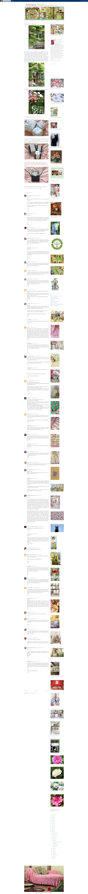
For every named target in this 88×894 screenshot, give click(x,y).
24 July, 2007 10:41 (35, 414)
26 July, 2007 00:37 (36, 547)
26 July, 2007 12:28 (34, 566)
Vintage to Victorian (30, 195)
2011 (53, 825)
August (54, 838)
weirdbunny (29, 638)
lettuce (28, 612)
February (54, 854)
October (54, 835)
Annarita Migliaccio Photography (56, 296)
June (53, 848)
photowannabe (29, 462)
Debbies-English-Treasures (31, 647)
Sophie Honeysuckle (30, 238)
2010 (53, 826)
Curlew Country (30, 587)
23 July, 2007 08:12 (31, 289)
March (54, 853)
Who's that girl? (55, 846)
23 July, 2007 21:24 (34, 397)
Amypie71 (29, 261)
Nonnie (28, 327)
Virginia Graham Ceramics (55, 305)
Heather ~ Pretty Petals (31, 554)
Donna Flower (29, 414)
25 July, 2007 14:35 (37, 469)
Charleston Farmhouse (54, 297)
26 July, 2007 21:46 (33, 577)
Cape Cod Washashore (31, 356)
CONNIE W (29, 270)
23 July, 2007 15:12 (34, 367)
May (53, 849)
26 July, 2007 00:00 (34, 534)
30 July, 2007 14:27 (33, 629)
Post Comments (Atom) (32, 693)
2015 (53, 819)
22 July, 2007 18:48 (32, 213)
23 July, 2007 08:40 (35, 303)
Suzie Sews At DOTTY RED (31, 526)
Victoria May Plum (30, 380)
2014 (53, 820)
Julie (28, 213)
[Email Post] (40, 188)
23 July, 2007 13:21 (34, 343)
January (54, 856)
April (54, 851)
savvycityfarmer (30, 547)
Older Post (47, 690)
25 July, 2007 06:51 (35, 462)
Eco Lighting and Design (55, 298)
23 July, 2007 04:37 (34, 261)
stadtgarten (29, 397)
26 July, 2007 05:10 (38, 554)
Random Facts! (55, 843)
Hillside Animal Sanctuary (55, 301)
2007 (53, 831)
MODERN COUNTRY (31, 495)
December (54, 832)
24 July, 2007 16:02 (34, 425)
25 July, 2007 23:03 (40, 526)
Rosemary (29, 434)
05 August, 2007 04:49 (35, 661)
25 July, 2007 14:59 (34, 478)
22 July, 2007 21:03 (32, 227)
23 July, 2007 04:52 (34, 270)
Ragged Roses (29, 278)
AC (27, 289)
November (54, 834)
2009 (53, 828)
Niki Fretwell (29, 303)
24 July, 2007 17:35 (34, 444)
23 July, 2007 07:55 (35, 278)
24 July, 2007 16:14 (34, 434)
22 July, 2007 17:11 (37, 195)
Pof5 (28, 451)
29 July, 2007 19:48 (33, 618)
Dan (27, 227)
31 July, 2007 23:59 (34, 638)
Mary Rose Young (53, 302)
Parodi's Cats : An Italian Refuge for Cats (57, 304)
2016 (53, 817)
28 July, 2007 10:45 (33, 612)
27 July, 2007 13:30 (36, 587)
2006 (53, 858)
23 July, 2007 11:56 (33, 327)
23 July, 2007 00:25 (34, 247)
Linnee (28, 618)
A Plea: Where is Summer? (57, 841)
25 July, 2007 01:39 (32, 451)
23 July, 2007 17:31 (37, 380)
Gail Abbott (52, 300)
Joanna (28, 629)
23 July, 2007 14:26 (38, 356)
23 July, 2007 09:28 (34, 319)
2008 (53, 829)
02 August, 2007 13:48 (40, 647)
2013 (53, 822)
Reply (28, 210)
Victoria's (29, 140)
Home (37, 690)
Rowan (28, 577)
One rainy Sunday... (56, 844)
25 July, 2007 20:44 (38, 495)
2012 (53, 823)
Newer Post (26, 690)
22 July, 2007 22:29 (37, 238)
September (54, 837)
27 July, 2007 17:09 (34, 598)
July (53, 840)
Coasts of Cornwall (43, 140)
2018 (53, 815)
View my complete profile (56, 60)
